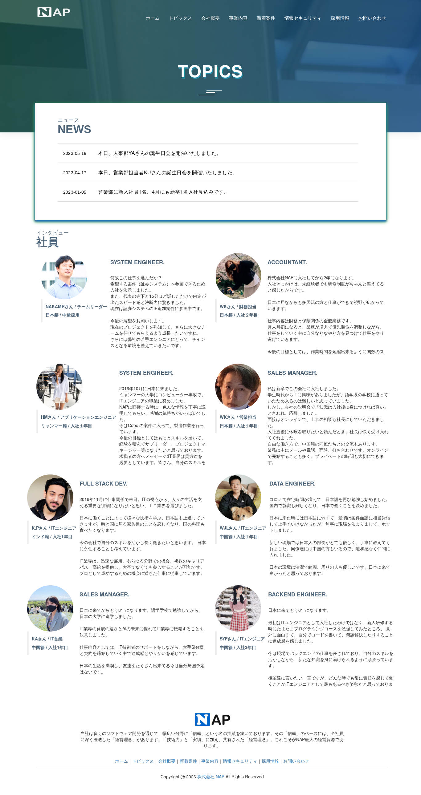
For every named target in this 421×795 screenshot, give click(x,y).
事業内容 (238, 18)
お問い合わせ (372, 18)
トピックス (180, 18)
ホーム (153, 18)
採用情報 (340, 18)
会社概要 (210, 18)
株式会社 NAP (210, 776)
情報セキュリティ (302, 18)
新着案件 (266, 18)
